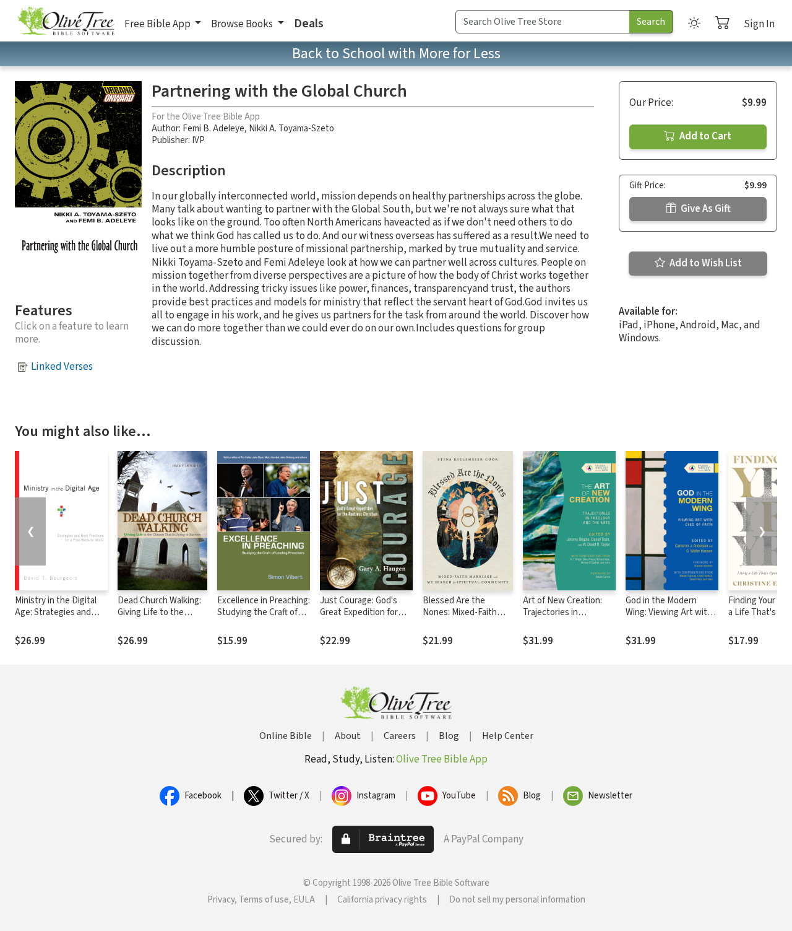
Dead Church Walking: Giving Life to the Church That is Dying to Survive (159, 618)
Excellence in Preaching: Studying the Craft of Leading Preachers (263, 612)
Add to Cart (704, 136)
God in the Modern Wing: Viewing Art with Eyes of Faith (669, 612)
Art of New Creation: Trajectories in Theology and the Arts (566, 612)
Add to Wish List (705, 263)
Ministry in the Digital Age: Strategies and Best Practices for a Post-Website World (56, 618)
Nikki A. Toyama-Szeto (291, 128)
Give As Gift (705, 208)
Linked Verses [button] (62, 366)
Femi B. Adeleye (213, 128)
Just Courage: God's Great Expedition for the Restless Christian (363, 612)
